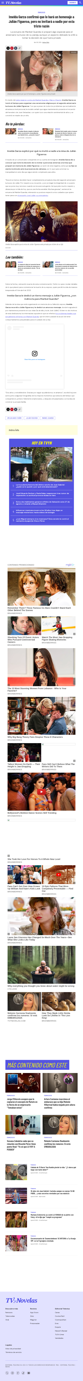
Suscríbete (72, 3)
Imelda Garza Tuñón (14, 418)
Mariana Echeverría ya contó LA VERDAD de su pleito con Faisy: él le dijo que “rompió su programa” (52, 1216)
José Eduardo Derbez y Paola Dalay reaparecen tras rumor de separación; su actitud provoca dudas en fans (42, 494)
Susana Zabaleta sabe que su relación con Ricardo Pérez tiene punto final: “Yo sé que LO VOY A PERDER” (21, 1145)
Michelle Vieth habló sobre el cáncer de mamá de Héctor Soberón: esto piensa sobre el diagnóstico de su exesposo (66, 133)
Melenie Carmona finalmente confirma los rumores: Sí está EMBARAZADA (57, 1144)
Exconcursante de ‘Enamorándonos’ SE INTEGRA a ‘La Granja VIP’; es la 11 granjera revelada (53, 1239)
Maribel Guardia (47, 418)
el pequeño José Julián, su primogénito (33, 195)
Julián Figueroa (31, 418)
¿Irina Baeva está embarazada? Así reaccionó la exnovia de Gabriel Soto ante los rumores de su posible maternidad (66, 267)
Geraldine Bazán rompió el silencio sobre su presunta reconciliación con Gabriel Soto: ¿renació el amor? (29, 133)
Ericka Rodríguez (43, 1172)
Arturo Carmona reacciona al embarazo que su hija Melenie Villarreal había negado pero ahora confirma (59, 1103)
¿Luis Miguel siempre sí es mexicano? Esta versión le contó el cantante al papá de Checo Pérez (42, 520)
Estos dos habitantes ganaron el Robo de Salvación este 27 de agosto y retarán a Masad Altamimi (43, 503)
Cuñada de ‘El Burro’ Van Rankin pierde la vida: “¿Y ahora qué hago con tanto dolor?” (53, 1168)
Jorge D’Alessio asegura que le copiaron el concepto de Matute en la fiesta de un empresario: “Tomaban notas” (22, 1103)
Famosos (41, 12)
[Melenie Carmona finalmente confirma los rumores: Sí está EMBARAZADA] (60, 1125)
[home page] (13, 2)
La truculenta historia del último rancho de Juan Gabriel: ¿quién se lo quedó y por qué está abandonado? (40, 486)
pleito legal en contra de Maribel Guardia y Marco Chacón (38, 100)
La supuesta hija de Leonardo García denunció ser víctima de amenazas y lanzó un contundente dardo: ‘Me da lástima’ (29, 267)
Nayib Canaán (42, 1196)
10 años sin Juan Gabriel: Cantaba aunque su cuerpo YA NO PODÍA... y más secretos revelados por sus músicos (52, 1192)
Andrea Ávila (45, 42)
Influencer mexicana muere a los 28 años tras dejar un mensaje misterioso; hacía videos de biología (39, 511)
